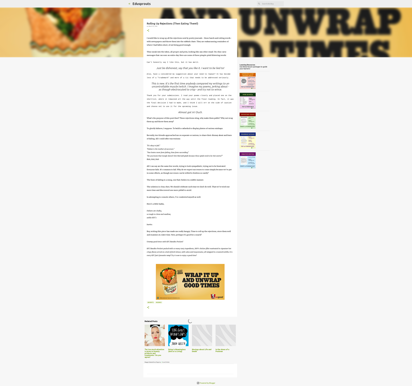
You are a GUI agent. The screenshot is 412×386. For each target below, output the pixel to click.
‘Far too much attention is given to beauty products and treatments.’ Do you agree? (154, 353)
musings (158, 302)
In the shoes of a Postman (222, 350)
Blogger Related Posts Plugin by (153, 362)
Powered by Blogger (207, 383)
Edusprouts (142, 4)
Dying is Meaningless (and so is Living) (177, 350)
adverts (151, 302)
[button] (148, 30)
